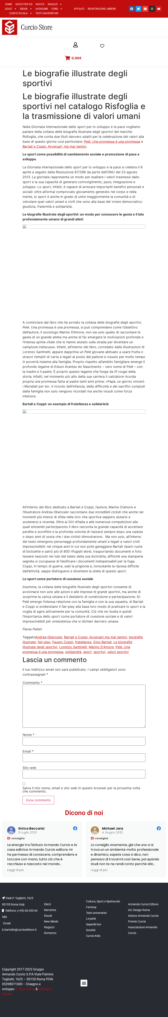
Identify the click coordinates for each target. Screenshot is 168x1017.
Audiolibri (41, 8)
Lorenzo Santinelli (73, 647)
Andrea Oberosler (48, 637)
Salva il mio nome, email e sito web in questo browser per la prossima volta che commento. (81, 789)
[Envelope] (145, 9)
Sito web (29, 767)
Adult (8, 8)
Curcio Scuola (18, 13)
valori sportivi (118, 652)
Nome (28, 734)
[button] (75, 45)
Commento (32, 682)
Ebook (24, 8)
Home (8, 4)
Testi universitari (46, 13)
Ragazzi (53, 4)
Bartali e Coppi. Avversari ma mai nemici (95, 637)
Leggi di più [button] (15, 870)
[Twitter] (138, 9)
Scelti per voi (23, 4)
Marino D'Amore (101, 647)
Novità (40, 4)
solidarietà (73, 652)
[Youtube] (159, 9)
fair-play (44, 642)
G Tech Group (25, 989)
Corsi (54, 8)
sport (87, 652)
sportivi (99, 652)
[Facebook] (132, 9)
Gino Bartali (102, 642)
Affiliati (79, 8)
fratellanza (83, 642)
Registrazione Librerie (102, 8)
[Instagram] (152, 9)
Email (28, 751)
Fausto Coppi (62, 642)
